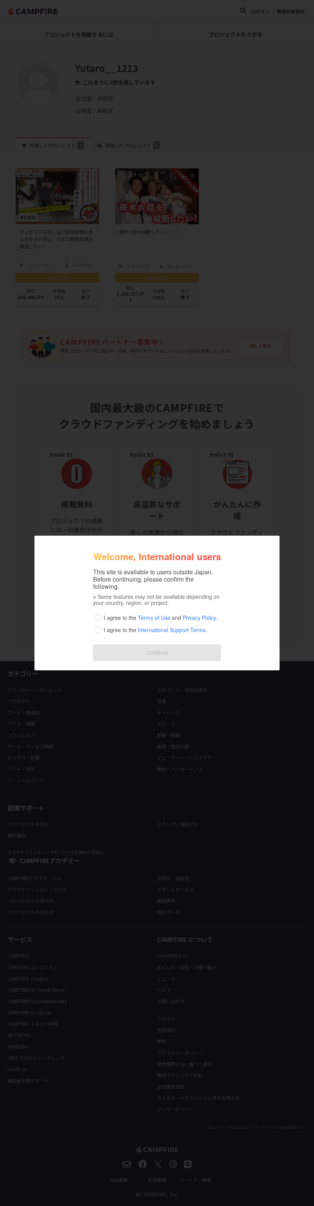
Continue (157, 652)
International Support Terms (172, 630)
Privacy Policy (199, 617)
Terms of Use (154, 617)
